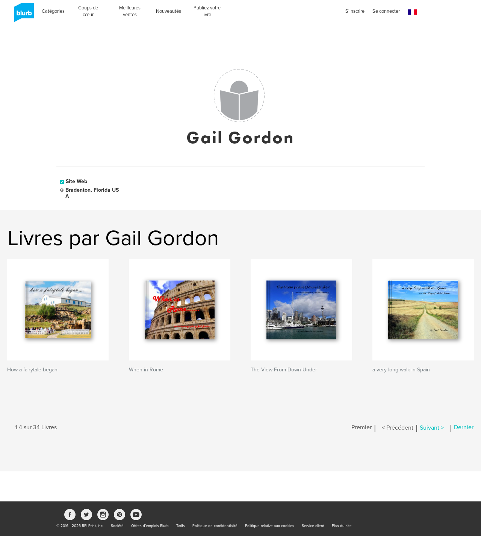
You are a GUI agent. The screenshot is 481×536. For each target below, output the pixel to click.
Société (117, 526)
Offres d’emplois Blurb (150, 526)
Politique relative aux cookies (269, 526)
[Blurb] (22, 15)
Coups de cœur (88, 11)
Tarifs (180, 526)
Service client (313, 526)
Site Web (76, 181)
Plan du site (342, 526)
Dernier (463, 428)
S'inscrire (355, 11)
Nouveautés (168, 11)
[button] (412, 12)
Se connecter (386, 11)
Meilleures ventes (130, 11)
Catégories (53, 11)
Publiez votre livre (207, 11)
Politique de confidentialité (214, 526)
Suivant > (432, 428)
